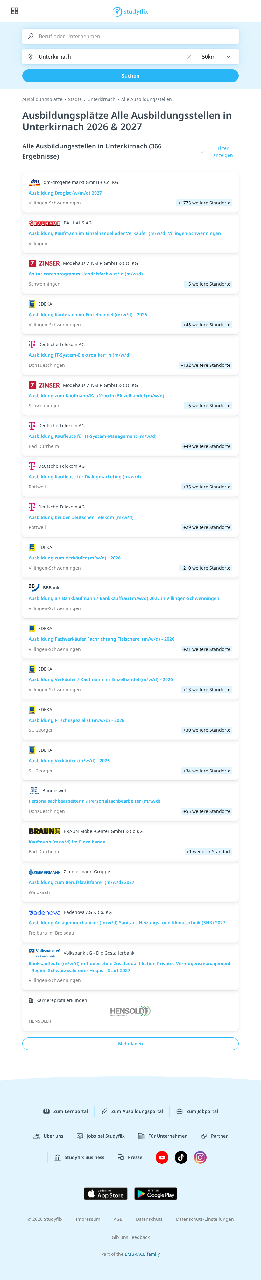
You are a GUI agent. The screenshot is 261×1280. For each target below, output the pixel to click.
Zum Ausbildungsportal (137, 1111)
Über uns (53, 1136)
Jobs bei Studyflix (106, 1136)
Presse (135, 1157)
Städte (75, 99)
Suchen (130, 75)
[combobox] (218, 56)
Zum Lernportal (70, 1111)
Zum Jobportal (202, 1111)
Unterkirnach (102, 99)
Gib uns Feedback (131, 1237)
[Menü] (14, 11)
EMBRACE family (142, 1254)
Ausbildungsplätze (42, 99)
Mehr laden (130, 1044)
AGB (118, 1219)
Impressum (88, 1219)
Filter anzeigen (223, 151)
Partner (219, 1136)
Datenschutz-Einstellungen (205, 1219)
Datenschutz (149, 1219)
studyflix (136, 11)
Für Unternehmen (167, 1136)
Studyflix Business (84, 1157)
